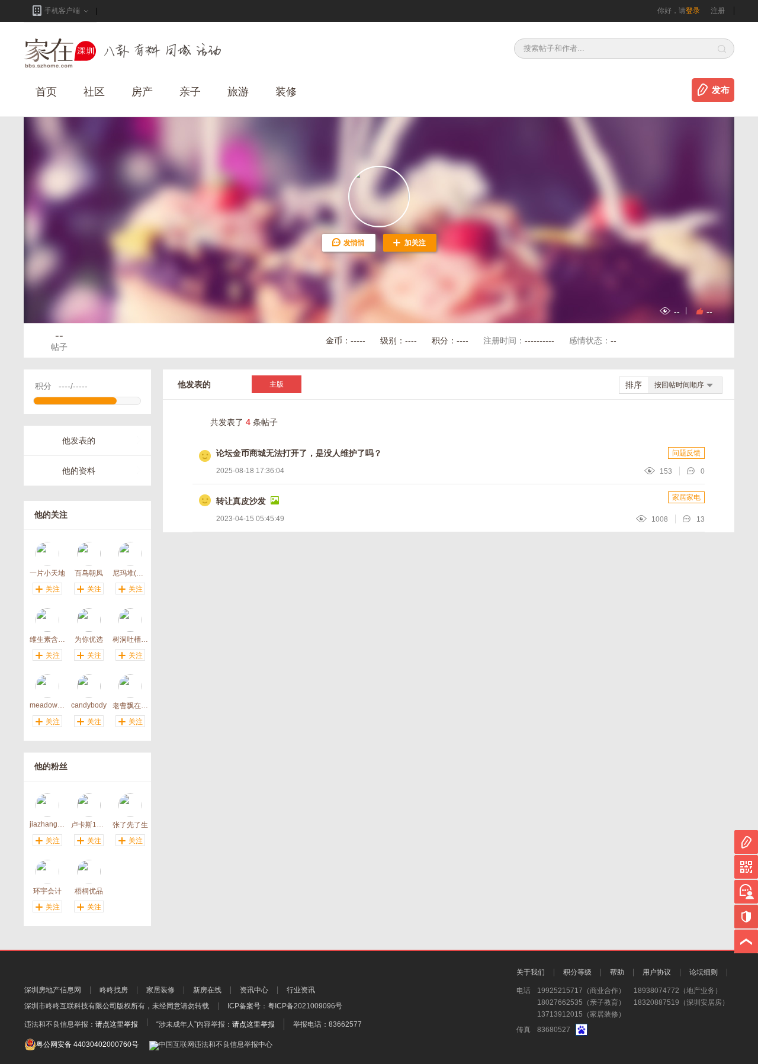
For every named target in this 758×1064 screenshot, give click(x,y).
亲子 (190, 92)
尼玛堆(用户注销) (130, 573)
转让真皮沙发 (241, 501)
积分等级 (577, 972)
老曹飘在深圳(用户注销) (130, 705)
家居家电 (686, 497)
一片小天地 (47, 573)
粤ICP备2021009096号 (305, 1006)
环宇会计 (47, 891)
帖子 (59, 340)
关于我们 (530, 972)
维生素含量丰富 (47, 639)
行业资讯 (301, 990)
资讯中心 (254, 990)
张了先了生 (130, 824)
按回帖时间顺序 (679, 385)
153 (666, 471)
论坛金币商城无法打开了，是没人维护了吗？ (299, 453)
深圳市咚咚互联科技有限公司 (70, 1006)
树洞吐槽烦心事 (130, 639)
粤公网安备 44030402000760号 (87, 1044)
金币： (345, 340)
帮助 (617, 972)
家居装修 (160, 990)
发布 (721, 90)
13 (700, 519)
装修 (286, 92)
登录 (693, 11)
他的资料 (78, 470)
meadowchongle (47, 705)
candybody (89, 705)
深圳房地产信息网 (52, 990)
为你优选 (89, 639)
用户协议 (657, 972)
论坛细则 (703, 972)
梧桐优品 (89, 891)
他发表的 (78, 440)
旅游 (238, 92)
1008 (659, 519)
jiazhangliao (47, 824)
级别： (398, 340)
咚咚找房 (113, 990)
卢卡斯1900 (89, 824)
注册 (718, 11)
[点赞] (698, 310)
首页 (46, 92)
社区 (94, 92)
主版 (276, 384)
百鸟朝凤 (89, 573)
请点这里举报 (116, 1024)
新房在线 (207, 990)
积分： (450, 340)
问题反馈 (686, 453)
